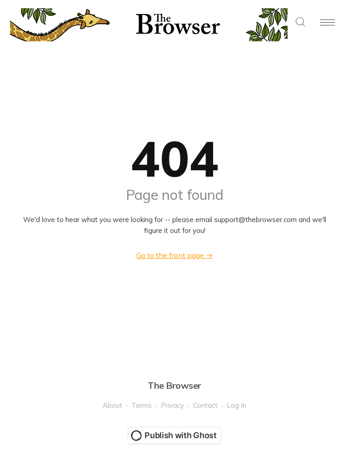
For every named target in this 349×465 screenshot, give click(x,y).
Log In (236, 405)
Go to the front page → (174, 255)
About (112, 405)
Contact (205, 405)
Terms (141, 405)
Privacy (172, 405)
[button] (300, 22)
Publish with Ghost (181, 435)
